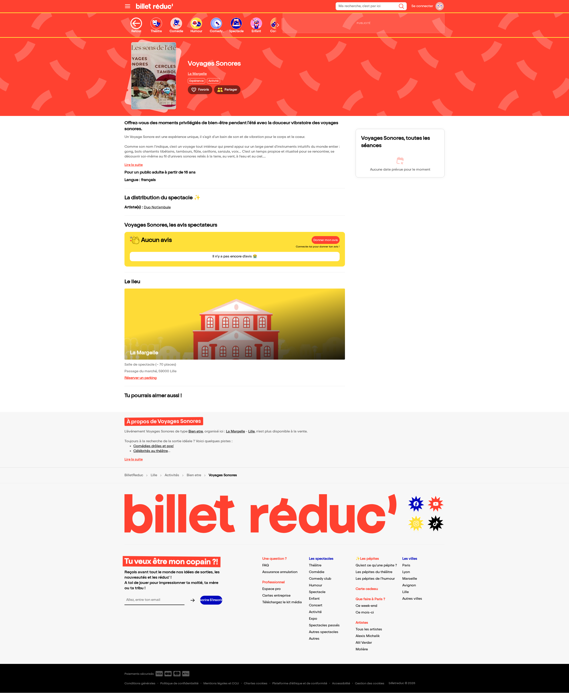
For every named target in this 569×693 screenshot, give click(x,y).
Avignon (409, 585)
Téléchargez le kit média (282, 602)
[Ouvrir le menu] (129, 6)
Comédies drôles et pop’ (153, 446)
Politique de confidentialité (179, 683)
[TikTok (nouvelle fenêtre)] (436, 523)
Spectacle (317, 592)
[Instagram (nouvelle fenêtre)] (416, 523)
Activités (172, 475)
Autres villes (412, 599)
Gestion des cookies (369, 683)
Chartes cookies (255, 683)
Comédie (316, 572)
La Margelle (197, 74)
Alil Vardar (364, 643)
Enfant (314, 599)
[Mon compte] (440, 6)
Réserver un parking (140, 378)
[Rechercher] (401, 6)
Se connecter (422, 6)
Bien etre (195, 431)
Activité (315, 612)
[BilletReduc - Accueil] (154, 6)
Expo (313, 619)
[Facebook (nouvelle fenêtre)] (416, 504)
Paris (406, 565)
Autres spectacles (323, 632)
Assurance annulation (279, 572)
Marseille (409, 579)
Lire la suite (133, 165)
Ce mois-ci (365, 612)
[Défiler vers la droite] (278, 25)
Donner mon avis (325, 240)
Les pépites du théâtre (374, 572)
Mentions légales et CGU (221, 683)
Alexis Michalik (368, 636)
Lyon (406, 572)
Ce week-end (366, 606)
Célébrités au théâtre (150, 451)
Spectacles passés (324, 625)
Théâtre (315, 565)
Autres (314, 639)
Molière (362, 649)
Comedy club (320, 579)
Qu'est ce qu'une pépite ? (376, 565)
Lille (251, 431)
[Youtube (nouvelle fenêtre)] (436, 504)
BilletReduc (133, 475)
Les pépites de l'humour (375, 579)
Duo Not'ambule (157, 207)
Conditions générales (139, 683)
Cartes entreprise (276, 595)
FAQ (265, 565)
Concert (315, 605)
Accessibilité (341, 683)
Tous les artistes (369, 629)
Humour (315, 585)
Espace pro (271, 589)
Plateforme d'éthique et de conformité (299, 683)
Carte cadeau (367, 589)
